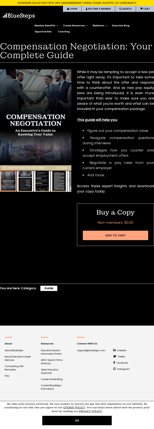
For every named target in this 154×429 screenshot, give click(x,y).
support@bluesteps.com (91, 350)
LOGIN (73, 8)
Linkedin (121, 350)
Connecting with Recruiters (14, 368)
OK (77, 420)
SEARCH (127, 8)
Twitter (121, 356)
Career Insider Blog (52, 379)
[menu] (92, 29)
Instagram (123, 369)
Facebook (122, 362)
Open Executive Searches (49, 371)
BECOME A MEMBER (99, 8)
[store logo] (19, 16)
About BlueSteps (14, 350)
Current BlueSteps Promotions (51, 387)
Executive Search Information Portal (51, 352)
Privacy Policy (90, 411)
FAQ (7, 375)
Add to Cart (115, 235)
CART (146, 8)
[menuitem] (45, 26)
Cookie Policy (74, 407)
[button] (25, 181)
